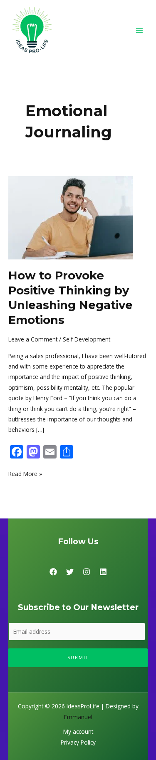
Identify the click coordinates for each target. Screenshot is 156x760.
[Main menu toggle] (139, 30)
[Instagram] (86, 572)
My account (78, 731)
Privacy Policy (78, 742)
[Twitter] (70, 572)
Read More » (25, 473)
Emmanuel (78, 717)
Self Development (86, 339)
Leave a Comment (32, 339)
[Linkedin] (103, 572)
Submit (78, 657)
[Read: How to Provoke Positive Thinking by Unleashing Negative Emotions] (70, 217)
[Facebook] (53, 572)
